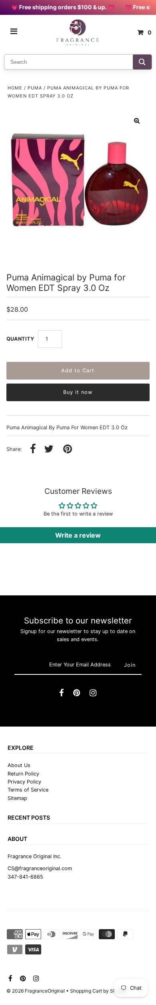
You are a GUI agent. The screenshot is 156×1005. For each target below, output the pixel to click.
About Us (19, 765)
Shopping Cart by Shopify (98, 991)
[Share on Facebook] (33, 449)
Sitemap (17, 798)
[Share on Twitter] (49, 449)
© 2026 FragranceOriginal (35, 991)
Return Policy (23, 774)
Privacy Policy (24, 782)
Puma (35, 88)
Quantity (20, 339)
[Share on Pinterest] (67, 449)
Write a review (78, 535)
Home (15, 88)
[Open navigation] (14, 32)
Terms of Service (28, 790)
